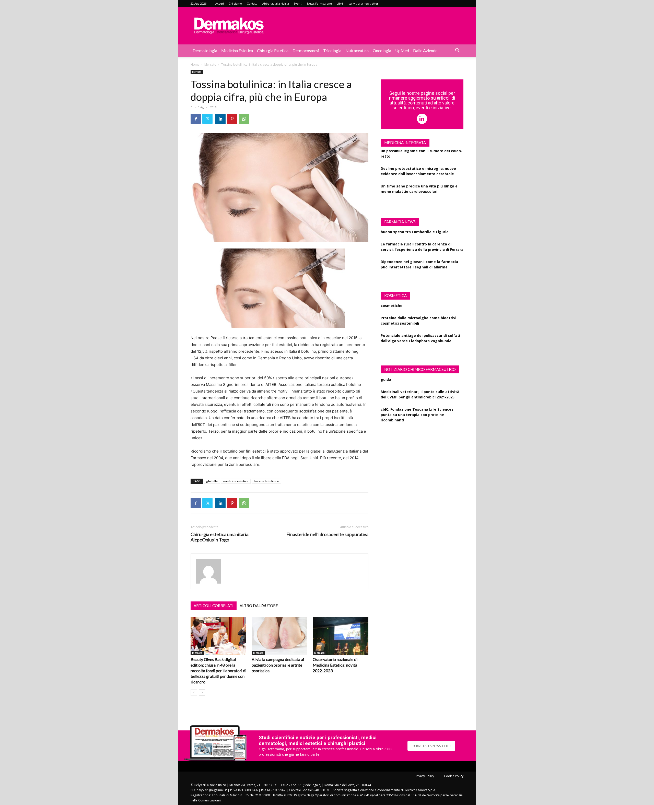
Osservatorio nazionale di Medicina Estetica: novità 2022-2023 (335, 665)
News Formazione (319, 3)
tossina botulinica (266, 481)
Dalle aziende (425, 50)
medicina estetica (235, 481)
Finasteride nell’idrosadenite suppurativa (327, 534)
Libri (340, 3)
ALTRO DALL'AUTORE (259, 605)
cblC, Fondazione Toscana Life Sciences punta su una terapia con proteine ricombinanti (417, 402)
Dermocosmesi (306, 50)
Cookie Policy (453, 776)
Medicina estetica (237, 50)
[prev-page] (194, 692)
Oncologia (382, 50)
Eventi (298, 3)
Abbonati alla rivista (275, 3)
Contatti (252, 3)
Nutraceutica (357, 50)
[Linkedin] (220, 119)
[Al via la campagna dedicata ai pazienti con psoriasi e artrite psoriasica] (279, 636)
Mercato (210, 64)
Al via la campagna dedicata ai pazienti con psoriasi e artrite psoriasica (278, 665)
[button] (457, 51)
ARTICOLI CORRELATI (213, 605)
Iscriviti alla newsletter (363, 3)
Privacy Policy (424, 776)
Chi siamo (235, 3)
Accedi (220, 3)
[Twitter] (207, 119)
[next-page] (202, 692)
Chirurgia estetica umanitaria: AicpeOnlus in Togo (220, 537)
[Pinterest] (232, 119)
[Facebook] (196, 119)
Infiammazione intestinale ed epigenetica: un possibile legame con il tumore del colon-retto (421, 193)
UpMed (402, 50)
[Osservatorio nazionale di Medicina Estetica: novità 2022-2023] (340, 636)
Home (195, 64)
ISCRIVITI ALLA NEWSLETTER (431, 746)
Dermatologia (205, 50)
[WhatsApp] (244, 119)
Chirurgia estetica (272, 50)
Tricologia (332, 50)
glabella (212, 481)
